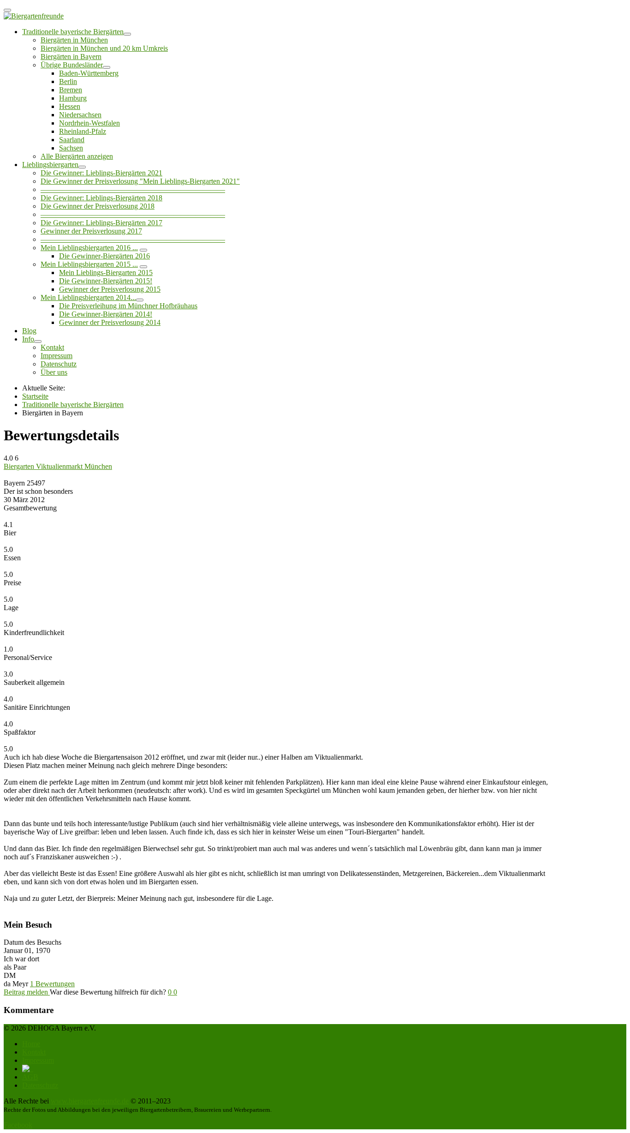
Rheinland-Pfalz (82, 131)
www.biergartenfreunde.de (90, 1101)
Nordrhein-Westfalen (89, 123)
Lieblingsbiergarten (50, 164)
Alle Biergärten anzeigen (77, 156)
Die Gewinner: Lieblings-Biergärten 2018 (101, 198)
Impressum (56, 356)
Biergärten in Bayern (71, 56)
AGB (30, 1077)
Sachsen (71, 148)
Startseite (35, 396)
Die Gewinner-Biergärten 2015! (105, 281)
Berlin (68, 81)
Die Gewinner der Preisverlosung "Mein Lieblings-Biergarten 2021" (140, 181)
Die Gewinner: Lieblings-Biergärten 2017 (101, 223)
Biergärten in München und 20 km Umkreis (104, 48)
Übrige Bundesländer (72, 65)
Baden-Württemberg (89, 73)
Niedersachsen (80, 115)
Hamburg (73, 98)
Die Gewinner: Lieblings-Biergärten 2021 (101, 173)
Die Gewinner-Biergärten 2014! (105, 314)
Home (31, 1044)
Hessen (69, 106)
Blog (29, 331)
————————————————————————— (133, 189)
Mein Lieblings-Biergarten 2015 (106, 272)
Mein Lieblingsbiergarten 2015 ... (89, 264)
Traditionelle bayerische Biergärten (73, 32)
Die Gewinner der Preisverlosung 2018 (98, 206)
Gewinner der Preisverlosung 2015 (109, 289)
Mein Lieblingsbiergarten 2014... (88, 297)
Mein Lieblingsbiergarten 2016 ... (89, 248)
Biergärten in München (74, 40)
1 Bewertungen (52, 984)
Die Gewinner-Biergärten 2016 (104, 256)
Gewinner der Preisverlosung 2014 (109, 322)
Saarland (71, 140)
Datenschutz (59, 364)
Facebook (18, 1125)
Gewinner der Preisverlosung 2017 (91, 231)
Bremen (70, 90)
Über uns (54, 372)
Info (28, 339)
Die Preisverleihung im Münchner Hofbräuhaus (128, 306)
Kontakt (52, 347)
